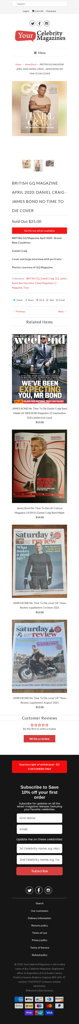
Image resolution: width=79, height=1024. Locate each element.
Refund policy (39, 954)
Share (31, 300)
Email (62, 300)
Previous (20, 311)
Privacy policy (39, 940)
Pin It (41, 300)
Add (52, 300)
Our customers (39, 910)
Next (61, 311)
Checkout (51, 11)
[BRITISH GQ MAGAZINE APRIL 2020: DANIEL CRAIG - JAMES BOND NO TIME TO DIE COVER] (39, 108)
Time (26, 287)
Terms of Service (39, 947)
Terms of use (39, 932)
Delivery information (39, 918)
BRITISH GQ (33, 278)
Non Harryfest (26, 283)
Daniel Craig (47, 278)
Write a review (39, 738)
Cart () (39, 11)
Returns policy (39, 925)
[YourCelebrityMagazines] (39, 37)
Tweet (19, 300)
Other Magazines (44, 283)
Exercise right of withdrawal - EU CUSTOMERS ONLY (39, 766)
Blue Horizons (46, 990)
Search (40, 903)
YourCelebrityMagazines (37, 964)
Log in (26, 11)
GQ (57, 278)
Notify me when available (39, 230)
